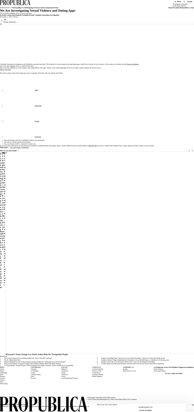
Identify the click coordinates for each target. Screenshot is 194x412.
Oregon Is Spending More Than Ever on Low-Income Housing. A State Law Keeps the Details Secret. (133, 358)
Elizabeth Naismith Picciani (24, 15)
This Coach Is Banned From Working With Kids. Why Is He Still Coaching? (28, 358)
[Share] (1, 20)
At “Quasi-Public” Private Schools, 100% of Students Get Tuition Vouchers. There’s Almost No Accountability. (38, 365)
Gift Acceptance (132, 399)
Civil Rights (34, 371)
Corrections (96, 373)
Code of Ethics (92, 399)
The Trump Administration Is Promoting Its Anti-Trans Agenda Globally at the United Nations (4, 219)
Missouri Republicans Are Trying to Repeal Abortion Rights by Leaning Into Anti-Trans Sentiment (34, 362)
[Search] (184, 1)
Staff (1, 374)
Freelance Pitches (97, 374)
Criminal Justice (36, 374)
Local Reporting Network (69, 378)
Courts (33, 373)
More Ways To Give (129, 371)
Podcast (183, 8)
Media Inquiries (97, 376)
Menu (179, 1)
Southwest (64, 374)
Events (2, 380)
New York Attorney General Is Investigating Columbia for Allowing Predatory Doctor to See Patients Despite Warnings (1, 220)
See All (33, 378)
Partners (2, 376)
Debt (32, 376)
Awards (2, 378)
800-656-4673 (93, 146)
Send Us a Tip (96, 371)
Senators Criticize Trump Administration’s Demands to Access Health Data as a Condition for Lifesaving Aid (135, 360)
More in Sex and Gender (8, 150)
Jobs (1, 382)
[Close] (193, 405)
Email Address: (158, 369)
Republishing (101, 399)
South (63, 373)
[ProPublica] (15, 3)
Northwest (64, 371)
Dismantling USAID (20, 8)
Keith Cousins (7, 15)
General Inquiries (97, 369)
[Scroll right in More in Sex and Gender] (192, 150)
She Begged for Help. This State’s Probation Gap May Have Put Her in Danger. (3, 201)
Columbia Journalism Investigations (47, 15)
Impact (2, 371)
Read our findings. (133, 64)
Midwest (64, 369)
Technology (25, 147)
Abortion (33, 369)
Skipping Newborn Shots (35, 8)
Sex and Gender (15, 147)
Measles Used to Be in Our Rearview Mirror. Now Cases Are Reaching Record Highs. (128, 362)
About (170, 8)
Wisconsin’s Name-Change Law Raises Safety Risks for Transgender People (36, 354)
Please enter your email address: (107, 404)
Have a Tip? (190, 8)
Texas (63, 376)
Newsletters (176, 8)
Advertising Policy (121, 399)
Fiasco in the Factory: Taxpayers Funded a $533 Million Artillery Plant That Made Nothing (32, 363)
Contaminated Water (51, 8)
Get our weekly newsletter (174, 373)
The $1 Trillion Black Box (12, 360)
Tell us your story (5, 69)
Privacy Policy (110, 399)
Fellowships (4, 383)
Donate (189, 1)
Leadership (3, 373)
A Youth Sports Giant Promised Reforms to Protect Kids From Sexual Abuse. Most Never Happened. (132, 363)
